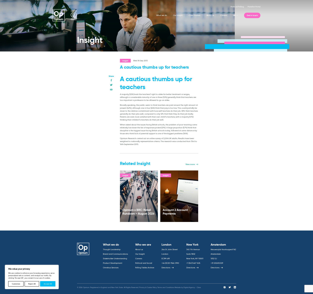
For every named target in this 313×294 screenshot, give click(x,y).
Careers (223, 15)
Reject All (32, 284)
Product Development (112, 263)
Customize (16, 284)
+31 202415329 (217, 263)
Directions (166, 267)
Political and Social (143, 263)
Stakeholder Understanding (115, 258)
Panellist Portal (254, 7)
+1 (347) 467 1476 (193, 263)
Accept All (48, 284)
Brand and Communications (115, 254)
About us (210, 15)
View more (190, 164)
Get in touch (252, 15)
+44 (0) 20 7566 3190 (170, 263)
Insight (125, 60)
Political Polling (237, 7)
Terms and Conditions (165, 287)
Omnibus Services (110, 267)
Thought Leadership (112, 249)
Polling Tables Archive (144, 267)
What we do (161, 15)
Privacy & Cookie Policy (148, 287)
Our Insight (178, 15)
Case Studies (194, 15)
